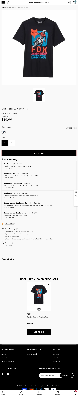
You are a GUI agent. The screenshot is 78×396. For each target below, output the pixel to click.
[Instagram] (7, 374)
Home (4, 7)
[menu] (3, 2)
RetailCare (58, 386)
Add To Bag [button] (39, 332)
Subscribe (66, 375)
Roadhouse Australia (29, 386)
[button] (8, 2)
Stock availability (10, 159)
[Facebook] (2, 374)
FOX (8, 116)
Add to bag (39, 153)
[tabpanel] (39, 308)
